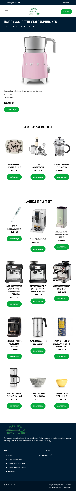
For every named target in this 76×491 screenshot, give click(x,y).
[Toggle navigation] (6, 11)
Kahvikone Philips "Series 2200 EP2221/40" (14, 344)
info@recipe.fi (67, 3)
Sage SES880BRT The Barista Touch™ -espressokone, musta (38, 289)
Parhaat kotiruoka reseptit (18, 463)
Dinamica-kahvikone (38, 239)
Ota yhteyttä (58, 485)
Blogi (51, 485)
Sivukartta (67, 487)
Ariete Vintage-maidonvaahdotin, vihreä (62, 234)
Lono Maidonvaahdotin (38, 341)
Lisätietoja (11, 110)
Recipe (10, 455)
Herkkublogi (12, 471)
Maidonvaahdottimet (29, 27)
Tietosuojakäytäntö (55, 487)
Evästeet (68, 485)
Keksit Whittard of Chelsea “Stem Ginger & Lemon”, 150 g (61, 344)
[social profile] (19, 3)
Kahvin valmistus (12, 27)
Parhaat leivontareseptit (17, 467)
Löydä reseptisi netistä (16, 459)
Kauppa (66, 12)
